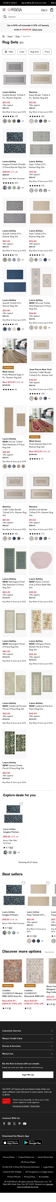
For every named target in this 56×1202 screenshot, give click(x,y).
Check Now (35, 1106)
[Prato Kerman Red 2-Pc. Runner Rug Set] (41, 420)
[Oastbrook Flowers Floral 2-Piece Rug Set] (15, 684)
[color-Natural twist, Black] (36, 398)
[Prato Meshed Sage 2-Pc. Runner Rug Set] (15, 351)
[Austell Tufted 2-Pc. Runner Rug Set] (15, 212)
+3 (42, 941)
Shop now (37, 29)
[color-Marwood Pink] (45, 327)
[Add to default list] (21, 804)
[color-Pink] (18, 466)
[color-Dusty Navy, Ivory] (18, 121)
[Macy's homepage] (4, 37)
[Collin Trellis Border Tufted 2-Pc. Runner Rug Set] (15, 488)
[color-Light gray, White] (40, 398)
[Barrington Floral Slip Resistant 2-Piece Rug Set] (15, 560)
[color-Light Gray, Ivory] (5, 121)
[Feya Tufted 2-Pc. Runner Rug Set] (41, 143)
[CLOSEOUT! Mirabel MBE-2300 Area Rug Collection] (12, 971)
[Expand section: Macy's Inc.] (28, 1053)
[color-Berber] (31, 259)
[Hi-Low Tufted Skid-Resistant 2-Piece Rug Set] (15, 420)
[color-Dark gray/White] (45, 121)
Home (10, 36)
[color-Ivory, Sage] (14, 121)
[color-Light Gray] (36, 259)
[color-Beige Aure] (18, 187)
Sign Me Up (28, 1074)
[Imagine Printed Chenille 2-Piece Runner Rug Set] (15, 143)
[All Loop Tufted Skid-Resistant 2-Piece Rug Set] (41, 281)
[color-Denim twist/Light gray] (40, 121)
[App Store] (11, 1142)
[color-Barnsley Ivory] (31, 327)
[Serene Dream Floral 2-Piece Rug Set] (15, 744)
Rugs (18, 36)
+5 (23, 188)
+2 (23, 121)
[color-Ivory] (40, 259)
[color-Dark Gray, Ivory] (45, 190)
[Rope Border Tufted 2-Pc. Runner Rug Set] (41, 73)
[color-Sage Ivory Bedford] (14, 187)
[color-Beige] (5, 466)
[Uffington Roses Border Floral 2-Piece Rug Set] (41, 622)
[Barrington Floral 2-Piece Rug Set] (15, 622)
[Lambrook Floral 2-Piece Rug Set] (41, 684)
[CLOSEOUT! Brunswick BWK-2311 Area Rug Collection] (34, 971)
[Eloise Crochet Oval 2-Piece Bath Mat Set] (41, 560)
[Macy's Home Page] (14, 10)
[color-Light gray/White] (36, 121)
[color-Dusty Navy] (45, 259)
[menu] (4, 10)
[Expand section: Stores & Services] (28, 1046)
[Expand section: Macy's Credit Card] (28, 1038)
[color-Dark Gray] (18, 329)
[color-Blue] (9, 466)
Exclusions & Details (21, 1106)
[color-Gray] (14, 466)
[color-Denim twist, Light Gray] (45, 398)
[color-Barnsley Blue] (40, 327)
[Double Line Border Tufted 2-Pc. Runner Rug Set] (41, 488)
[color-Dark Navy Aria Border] (5, 187)
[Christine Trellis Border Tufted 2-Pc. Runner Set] (41, 351)
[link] (15, 107)
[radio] (5, 121)
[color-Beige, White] (31, 398)
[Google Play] (32, 1142)
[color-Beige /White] (31, 121)
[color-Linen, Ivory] (9, 121)
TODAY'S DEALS (10, 3)
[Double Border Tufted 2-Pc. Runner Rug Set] (15, 73)
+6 (19, 852)
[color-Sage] (23, 466)
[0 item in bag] (52, 10)
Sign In (44, 10)
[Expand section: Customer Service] (28, 1031)
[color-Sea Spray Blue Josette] (9, 187)
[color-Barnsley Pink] (36, 327)
